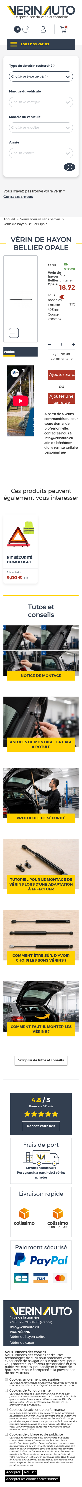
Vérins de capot (22, 1342)
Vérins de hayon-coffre (27, 1336)
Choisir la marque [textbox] (25, 102)
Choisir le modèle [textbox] (25, 127)
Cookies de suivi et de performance (43, 1419)
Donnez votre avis (41, 1126)
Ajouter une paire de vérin (61, 399)
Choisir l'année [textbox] (23, 153)
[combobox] (41, 76)
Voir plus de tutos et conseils (41, 1060)
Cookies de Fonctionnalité (42, 1397)
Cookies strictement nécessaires (43, 1382)
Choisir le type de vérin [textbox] (29, 76)
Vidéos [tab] (9, 352)
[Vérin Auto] (41, 9)
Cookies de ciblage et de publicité (42, 1449)
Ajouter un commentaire (61, 356)
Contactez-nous (18, 197)
